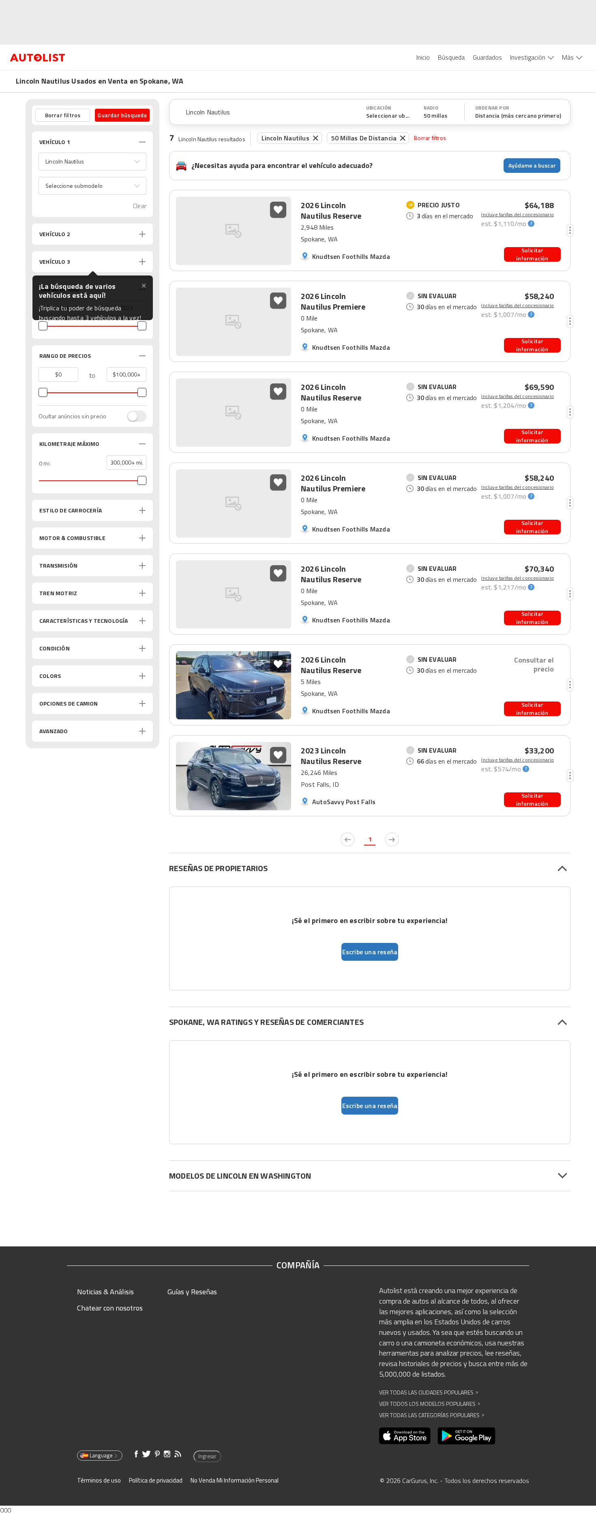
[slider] (43, 325)
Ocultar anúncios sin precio (72, 416)
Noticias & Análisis (105, 1291)
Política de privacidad (155, 1480)
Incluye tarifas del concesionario (517, 214)
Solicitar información (532, 254)
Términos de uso (99, 1480)
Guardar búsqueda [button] (122, 115)
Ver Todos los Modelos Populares (429, 1403)
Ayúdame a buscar (532, 165)
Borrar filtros (430, 137)
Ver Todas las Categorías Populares (431, 1415)
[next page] (392, 839)
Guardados (487, 57)
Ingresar (207, 1456)
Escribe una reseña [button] (370, 952)
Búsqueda (451, 57)
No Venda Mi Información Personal (235, 1480)
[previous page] (347, 839)
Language (101, 1455)
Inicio (423, 57)
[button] (92, 161)
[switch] (133, 416)
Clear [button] (139, 206)
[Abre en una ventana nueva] (405, 1435)
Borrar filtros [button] (63, 115)
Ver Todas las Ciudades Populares (428, 1392)
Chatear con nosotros (110, 1307)
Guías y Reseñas (192, 1291)
